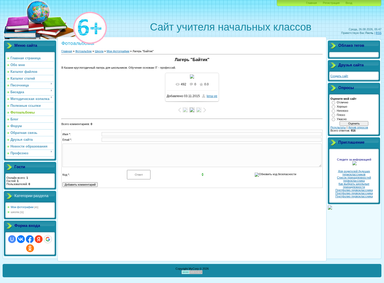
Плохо (341, 114)
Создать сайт (339, 76)
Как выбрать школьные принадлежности (354, 185)
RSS (378, 32)
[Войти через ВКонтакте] (21, 239)
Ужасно (342, 119)
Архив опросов (358, 127)
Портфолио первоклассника (354, 190)
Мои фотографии (22, 207)
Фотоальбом (83, 51)
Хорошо (342, 106)
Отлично (342, 102)
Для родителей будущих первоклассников (354, 173)
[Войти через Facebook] (30, 239)
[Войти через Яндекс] (39, 239)
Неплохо (342, 110)
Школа (99, 51)
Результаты (338, 127)
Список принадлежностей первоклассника (354, 179)
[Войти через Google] (48, 239)
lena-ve (212, 96)
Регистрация (331, 2)
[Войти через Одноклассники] (30, 248)
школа (15, 212)
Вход (349, 2)
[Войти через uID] (12, 239)
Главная (311, 2)
